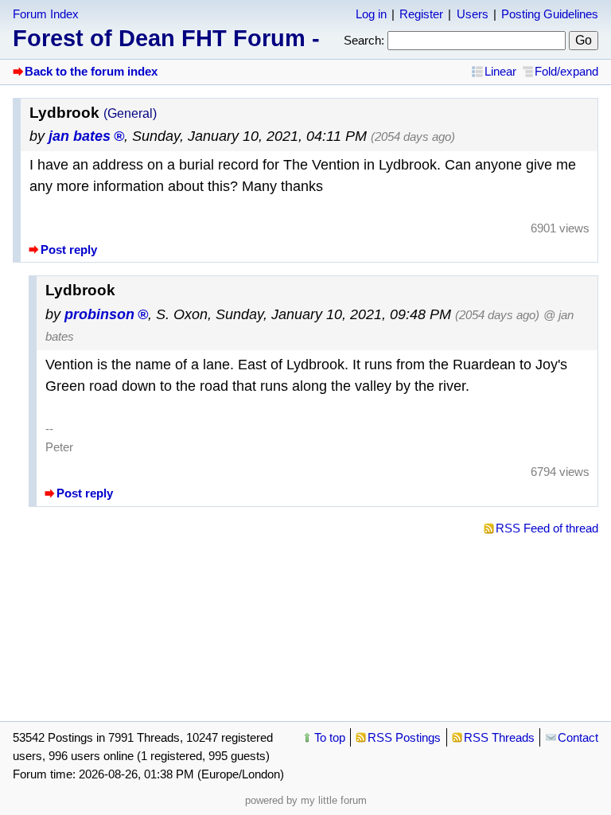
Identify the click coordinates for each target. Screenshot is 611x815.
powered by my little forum (306, 800)
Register (421, 14)
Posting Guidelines (549, 14)
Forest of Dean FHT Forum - (166, 38)
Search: (364, 40)
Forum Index (46, 14)
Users (472, 14)
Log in (371, 14)
